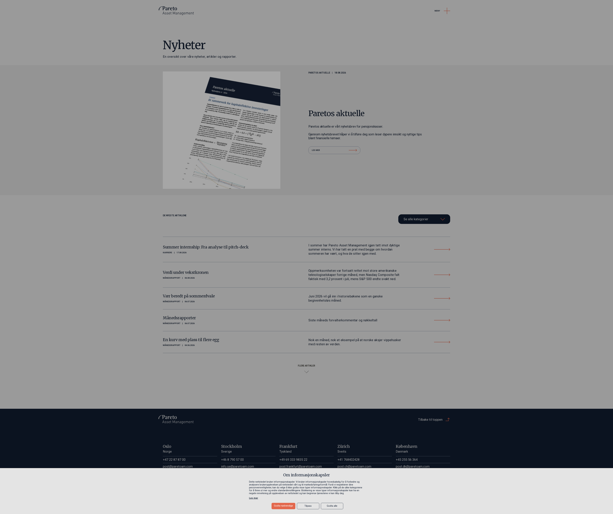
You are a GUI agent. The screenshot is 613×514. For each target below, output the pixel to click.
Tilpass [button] (308, 506)
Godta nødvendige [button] (283, 505)
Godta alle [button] (332, 506)
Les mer (253, 498)
